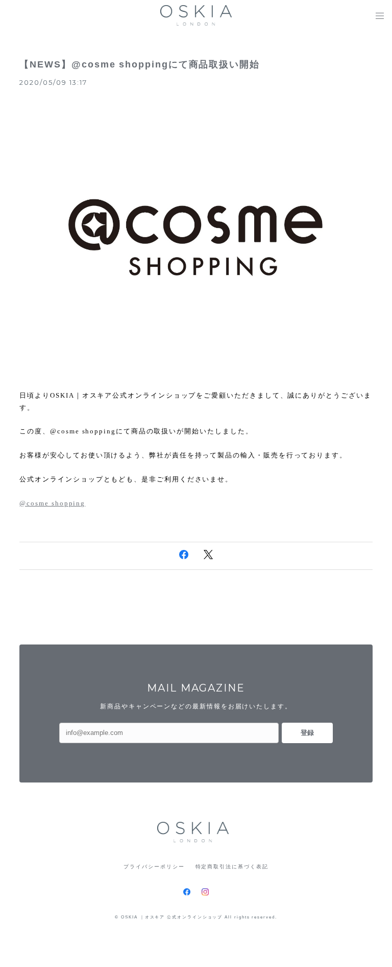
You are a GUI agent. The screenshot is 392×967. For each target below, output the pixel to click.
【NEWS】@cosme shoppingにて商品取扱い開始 (139, 64)
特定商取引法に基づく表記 (231, 866)
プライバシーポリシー (154, 866)
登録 (307, 732)
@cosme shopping (52, 503)
